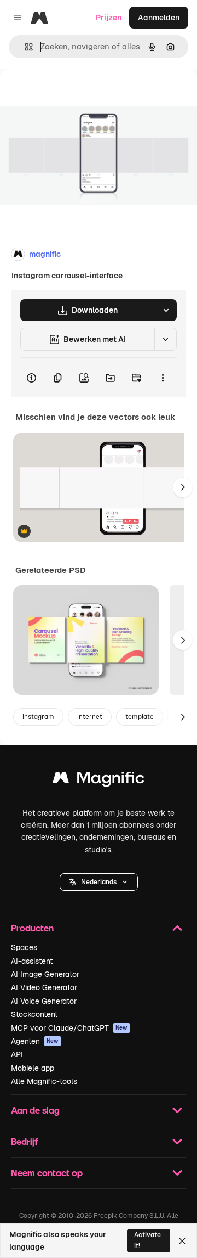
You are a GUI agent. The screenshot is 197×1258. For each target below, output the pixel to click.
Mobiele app (32, 1068)
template (139, 716)
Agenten (35, 1041)
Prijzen (108, 18)
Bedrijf (24, 1141)
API (17, 1054)
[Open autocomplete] (24, 47)
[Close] (182, 1241)
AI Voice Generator (44, 1001)
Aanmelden (158, 18)
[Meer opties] (162, 378)
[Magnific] (98, 780)
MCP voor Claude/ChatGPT (69, 1028)
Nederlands (99, 882)
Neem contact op (47, 1172)
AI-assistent (32, 961)
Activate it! (147, 1240)
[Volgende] (183, 487)
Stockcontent (34, 1014)
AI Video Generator (44, 987)
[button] (99, 882)
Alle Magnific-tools (44, 1081)
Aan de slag (35, 1110)
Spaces (24, 947)
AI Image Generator (45, 974)
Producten (32, 928)
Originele (72, 94)
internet (89, 716)
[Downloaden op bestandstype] (166, 310)
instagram (38, 716)
